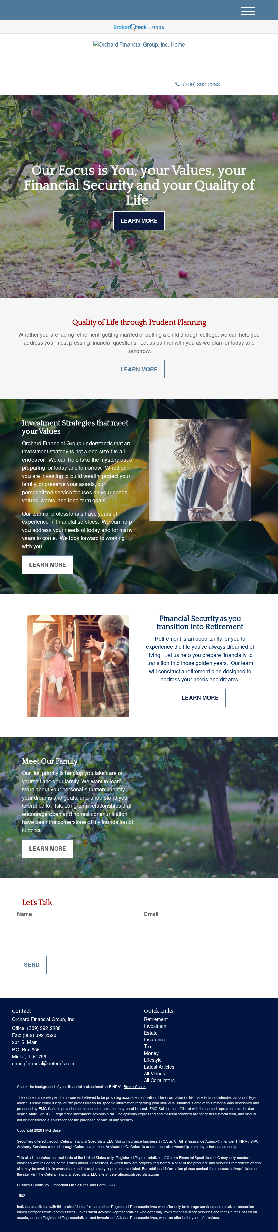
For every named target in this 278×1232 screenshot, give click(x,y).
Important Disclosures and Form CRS (84, 1185)
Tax (148, 1046)
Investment (156, 1025)
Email (151, 914)
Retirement (156, 1019)
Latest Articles (159, 1066)
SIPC (254, 1141)
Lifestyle (153, 1059)
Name (24, 914)
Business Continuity (33, 1185)
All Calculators (159, 1080)
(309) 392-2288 (201, 84)
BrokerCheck (135, 1086)
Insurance (154, 1039)
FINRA (241, 1141)
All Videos (154, 1073)
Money (151, 1053)
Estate (151, 1032)
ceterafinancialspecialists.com (134, 1174)
